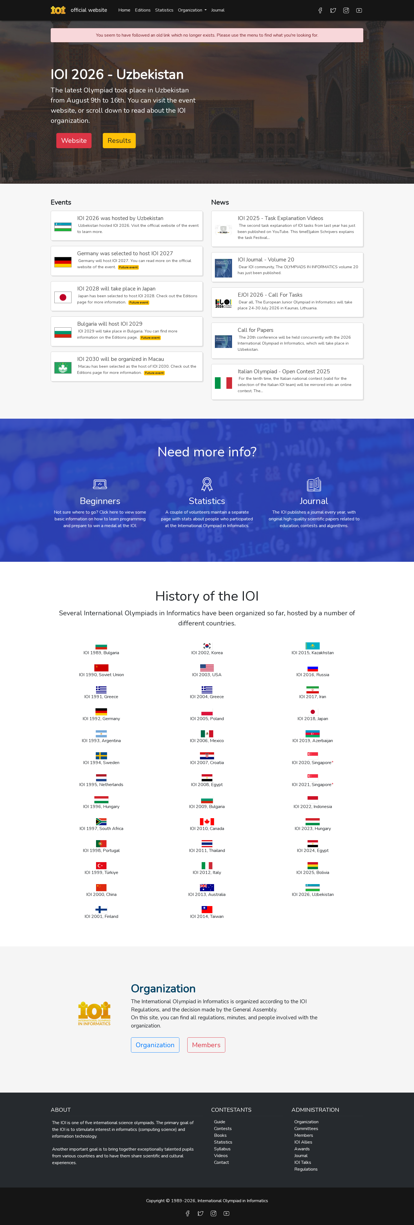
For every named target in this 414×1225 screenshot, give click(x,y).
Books (220, 1135)
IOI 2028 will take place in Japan (116, 288)
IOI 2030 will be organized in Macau (120, 359)
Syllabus (222, 1149)
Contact (221, 1162)
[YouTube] (359, 10)
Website (74, 140)
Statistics (164, 10)
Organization (306, 1122)
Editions (143, 10)
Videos (221, 1156)
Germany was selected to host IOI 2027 (125, 253)
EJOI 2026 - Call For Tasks (270, 295)
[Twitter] (333, 10)
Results (119, 140)
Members (206, 1044)
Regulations (306, 1169)
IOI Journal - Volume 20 (266, 259)
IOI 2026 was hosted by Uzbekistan (120, 218)
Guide (219, 1122)
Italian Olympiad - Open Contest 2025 (284, 371)
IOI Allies (303, 1142)
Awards (302, 1149)
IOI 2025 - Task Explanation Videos (280, 218)
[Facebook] (320, 10)
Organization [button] (190, 10)
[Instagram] (346, 10)
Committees (306, 1129)
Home (124, 10)
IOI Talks (302, 1162)
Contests (223, 1129)
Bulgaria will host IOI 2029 (110, 324)
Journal (217, 10)
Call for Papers (255, 330)
